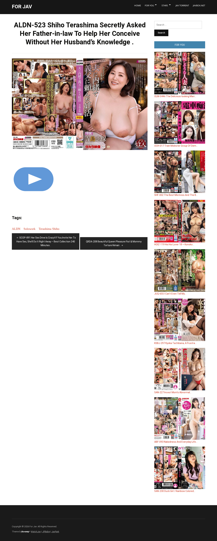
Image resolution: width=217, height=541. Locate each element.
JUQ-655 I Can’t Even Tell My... (170, 293)
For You (149, 5)
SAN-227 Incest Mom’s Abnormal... (172, 392)
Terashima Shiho (49, 228)
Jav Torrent (182, 5)
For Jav (22, 7)
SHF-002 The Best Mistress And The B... (176, 195)
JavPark (55, 531)
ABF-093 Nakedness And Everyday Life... (175, 441)
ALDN (16, 228)
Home (137, 5)
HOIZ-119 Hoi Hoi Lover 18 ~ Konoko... (174, 244)
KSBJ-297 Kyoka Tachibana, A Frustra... (175, 343)
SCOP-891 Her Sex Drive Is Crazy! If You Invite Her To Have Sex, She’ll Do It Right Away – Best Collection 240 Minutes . (46, 241)
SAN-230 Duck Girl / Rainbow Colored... (174, 491)
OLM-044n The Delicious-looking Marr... (175, 96)
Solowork (29, 228)
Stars (165, 5)
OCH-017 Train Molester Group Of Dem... (176, 145)
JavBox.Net (199, 5)
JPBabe (46, 531)
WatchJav (36, 531)
